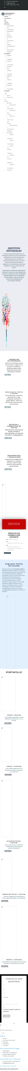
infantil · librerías (14, 715)
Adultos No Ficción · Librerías (9, 79)
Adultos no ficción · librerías (14, 894)
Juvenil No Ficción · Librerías (9, 70)
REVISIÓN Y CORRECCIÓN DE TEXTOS (14, 426)
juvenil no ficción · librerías (14, 842)
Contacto (7, 91)
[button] (8, 375)
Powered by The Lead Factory (9, 1069)
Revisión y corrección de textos (10, 40)
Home (6, 16)
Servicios (6, 24)
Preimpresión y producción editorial (12, 128)
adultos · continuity (14, 959)
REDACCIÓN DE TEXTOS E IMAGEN (14, 392)
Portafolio (7, 53)
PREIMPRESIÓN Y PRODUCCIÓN (14, 456)
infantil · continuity (14, 766)
